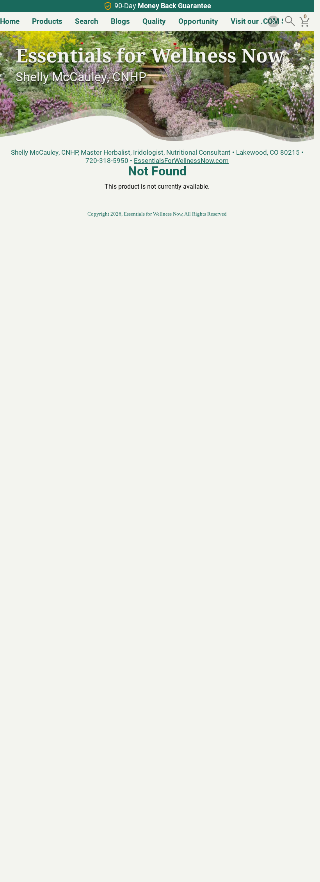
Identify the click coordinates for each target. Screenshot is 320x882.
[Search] (291, 21)
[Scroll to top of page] (299, 867)
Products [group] (47, 21)
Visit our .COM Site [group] (262, 21)
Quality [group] (154, 21)
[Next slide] (273, 21)
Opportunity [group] (198, 21)
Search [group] (86, 21)
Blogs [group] (120, 21)
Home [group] (10, 21)
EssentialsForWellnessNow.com (181, 160)
